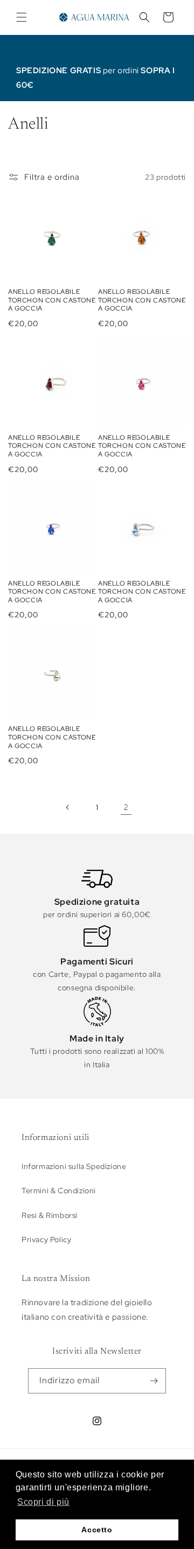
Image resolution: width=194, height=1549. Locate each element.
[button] (21, 17)
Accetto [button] (96, 1529)
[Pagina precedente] (68, 807)
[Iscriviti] (153, 1380)
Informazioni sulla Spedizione (74, 1166)
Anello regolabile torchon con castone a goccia (51, 300)
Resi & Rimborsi (50, 1215)
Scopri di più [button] (43, 1501)
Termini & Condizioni (59, 1190)
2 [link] (126, 807)
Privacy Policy (46, 1239)
